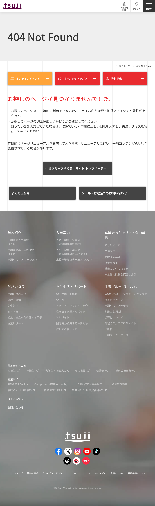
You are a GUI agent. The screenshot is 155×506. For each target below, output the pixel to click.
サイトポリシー (76, 473)
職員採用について (137, 473)
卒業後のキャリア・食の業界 (125, 235)
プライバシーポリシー (53, 473)
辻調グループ (123, 66)
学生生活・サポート (71, 286)
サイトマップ (16, 473)
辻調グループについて (121, 286)
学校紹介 (14, 232)
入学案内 (63, 232)
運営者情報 (32, 473)
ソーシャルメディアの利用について (106, 473)
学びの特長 (16, 286)
